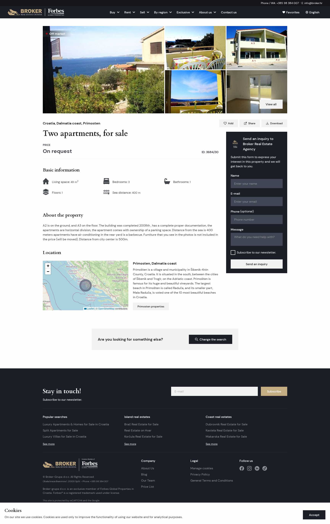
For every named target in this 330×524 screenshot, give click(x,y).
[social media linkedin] (257, 468)
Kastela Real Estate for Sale (225, 430)
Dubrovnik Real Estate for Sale (226, 424)
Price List (147, 486)
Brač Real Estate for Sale (141, 424)
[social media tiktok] (265, 468)
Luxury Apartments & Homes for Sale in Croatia (76, 424)
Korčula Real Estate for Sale (143, 436)
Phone (242, 211)
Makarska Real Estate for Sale (226, 436)
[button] (103, 69)
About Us (147, 468)
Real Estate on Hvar (137, 430)
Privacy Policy (200, 474)
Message (237, 229)
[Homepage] (36, 12)
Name (235, 175)
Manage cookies (201, 468)
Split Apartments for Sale (60, 430)
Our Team (148, 480)
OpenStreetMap (106, 308)
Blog (144, 474)
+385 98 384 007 (99, 481)
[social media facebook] (242, 468)
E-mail (235, 193)
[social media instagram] (249, 468)
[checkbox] (233, 252)
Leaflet (90, 308)
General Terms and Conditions (211, 480)
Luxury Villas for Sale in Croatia (64, 436)
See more (49, 444)
